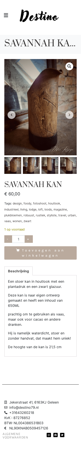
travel (62, 215)
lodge (33, 209)
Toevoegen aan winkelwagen (43, 252)
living (23, 209)
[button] (69, 66)
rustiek (40, 215)
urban (72, 215)
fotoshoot (39, 203)
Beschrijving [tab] (18, 271)
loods (48, 209)
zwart (27, 221)
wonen (17, 221)
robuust (29, 215)
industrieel (11, 209)
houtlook (54, 203)
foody (27, 203)
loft (40, 209)
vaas (7, 221)
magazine (60, 209)
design (17, 203)
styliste (52, 215)
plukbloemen (13, 215)
